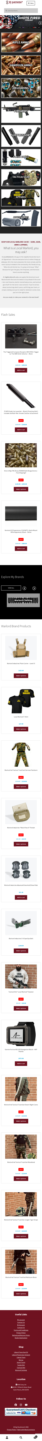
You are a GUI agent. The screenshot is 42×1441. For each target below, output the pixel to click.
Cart (32, 1435)
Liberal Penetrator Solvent (21, 1355)
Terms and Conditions (21, 1330)
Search (21, 1437)
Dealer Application (21, 1338)
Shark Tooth (21, 1362)
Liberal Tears (21, 1357)
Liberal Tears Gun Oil (21, 1352)
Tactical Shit (21, 1368)
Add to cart (21, 370)
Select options (21, 489)
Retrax (21, 1360)
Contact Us (21, 1322)
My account (21, 1320)
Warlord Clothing (21, 1370)
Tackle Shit (21, 1365)
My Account (21, 1325)
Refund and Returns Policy (21, 1335)
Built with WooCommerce (26, 1430)
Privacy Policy (21, 1333)
